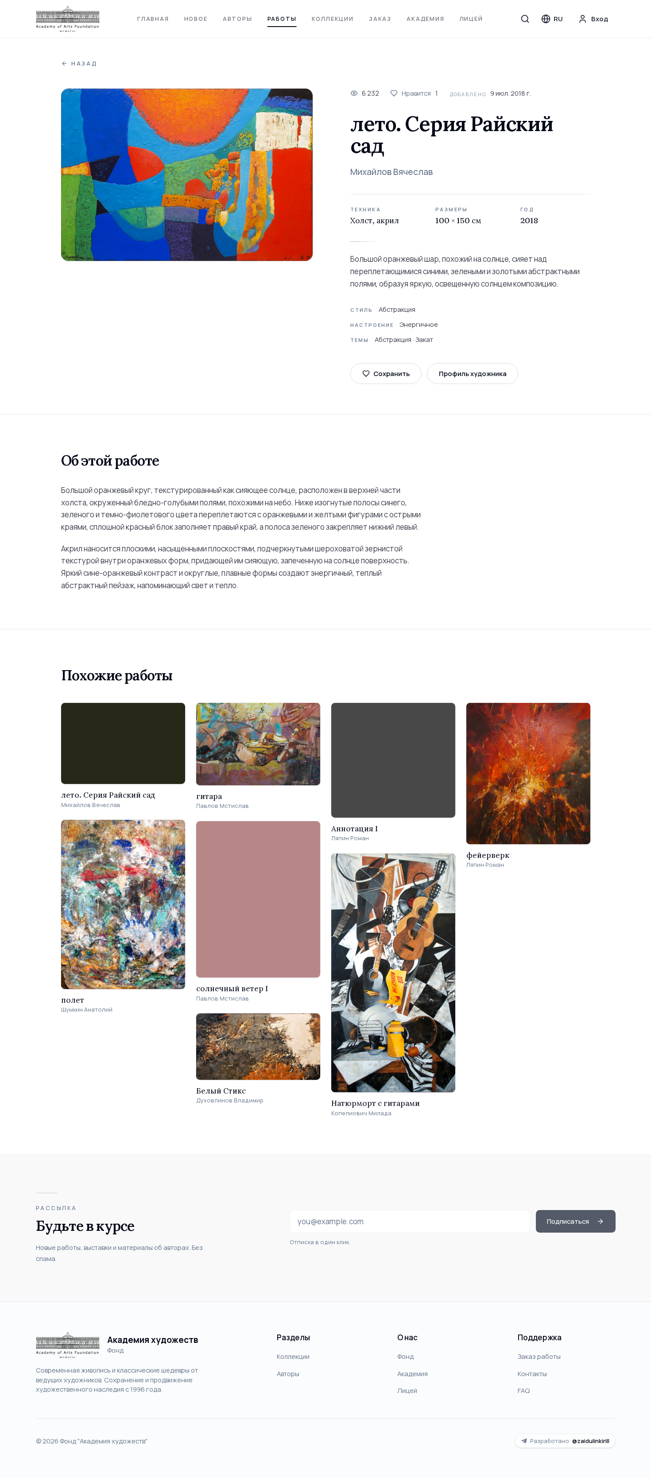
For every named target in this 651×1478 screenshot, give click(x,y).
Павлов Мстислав (222, 806)
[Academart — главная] (68, 19)
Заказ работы (539, 1356)
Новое (196, 19)
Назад (84, 63)
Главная (153, 19)
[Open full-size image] (187, 175)
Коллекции (333, 19)
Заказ (380, 19)
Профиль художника (473, 373)
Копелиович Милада (361, 1113)
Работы (282, 19)
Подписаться (568, 1221)
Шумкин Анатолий (86, 1009)
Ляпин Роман (350, 838)
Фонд (405, 1356)
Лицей (471, 19)
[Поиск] (525, 18)
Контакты (532, 1373)
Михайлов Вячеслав (391, 172)
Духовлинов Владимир (230, 1100)
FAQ (524, 1390)
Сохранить (391, 373)
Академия (426, 19)
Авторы (237, 19)
